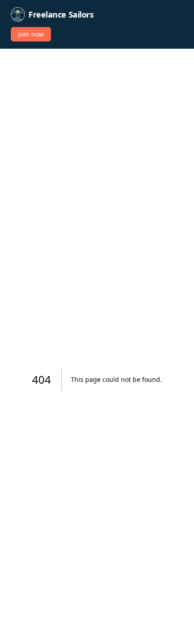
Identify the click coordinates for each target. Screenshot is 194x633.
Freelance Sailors (60, 14)
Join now (31, 34)
